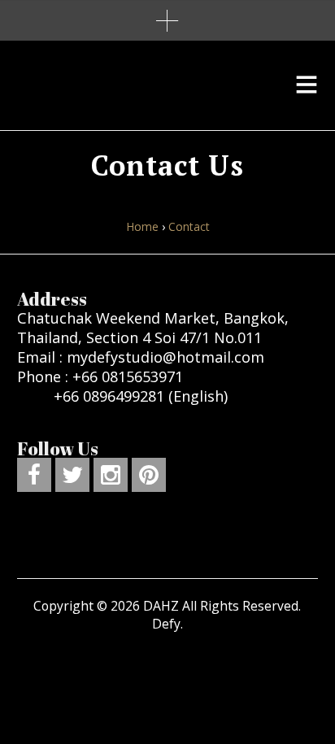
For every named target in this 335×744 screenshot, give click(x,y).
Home (142, 226)
